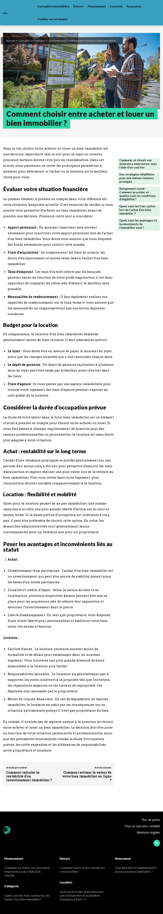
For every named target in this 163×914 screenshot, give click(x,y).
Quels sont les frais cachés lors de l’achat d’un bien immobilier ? (137, 210)
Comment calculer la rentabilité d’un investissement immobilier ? (29, 776)
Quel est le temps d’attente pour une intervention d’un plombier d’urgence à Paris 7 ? (82, 895)
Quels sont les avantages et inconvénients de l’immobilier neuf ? (138, 224)
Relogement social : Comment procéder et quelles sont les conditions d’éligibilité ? (137, 194)
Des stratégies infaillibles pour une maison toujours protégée (136, 178)
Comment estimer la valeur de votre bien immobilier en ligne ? (86, 776)
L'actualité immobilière (32, 40)
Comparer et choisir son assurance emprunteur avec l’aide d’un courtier (138, 163)
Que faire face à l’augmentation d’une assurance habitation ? (136, 869)
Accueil (10, 40)
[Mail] (156, 843)
